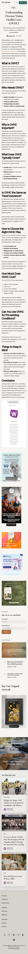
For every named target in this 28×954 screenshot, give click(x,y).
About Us (4, 896)
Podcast (4, 926)
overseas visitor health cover (9, 51)
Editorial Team (12, 36)
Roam (13, 8)
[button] (23, 2)
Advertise (4, 908)
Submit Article (5, 903)
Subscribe (4, 911)
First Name (5, 619)
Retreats (4, 923)
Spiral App (4, 919)
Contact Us (5, 899)
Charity (5, 797)
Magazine (4, 915)
